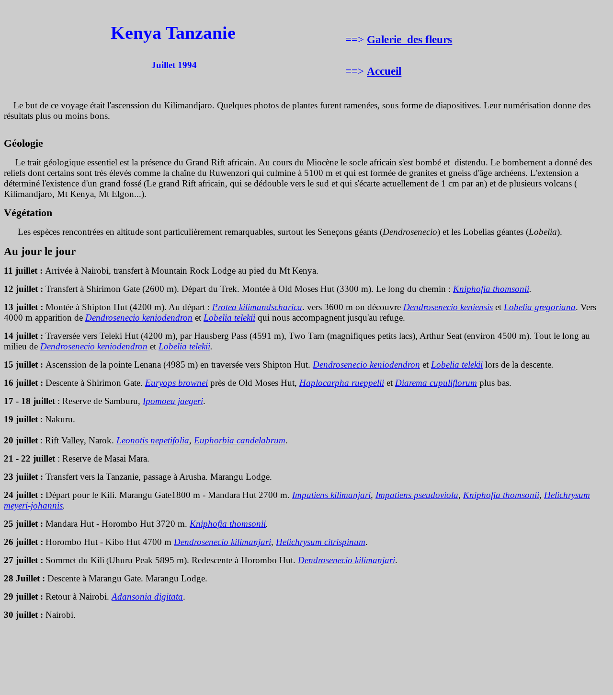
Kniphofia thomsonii (491, 289)
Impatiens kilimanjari (331, 495)
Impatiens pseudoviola (416, 495)
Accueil (384, 71)
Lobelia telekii (184, 346)
